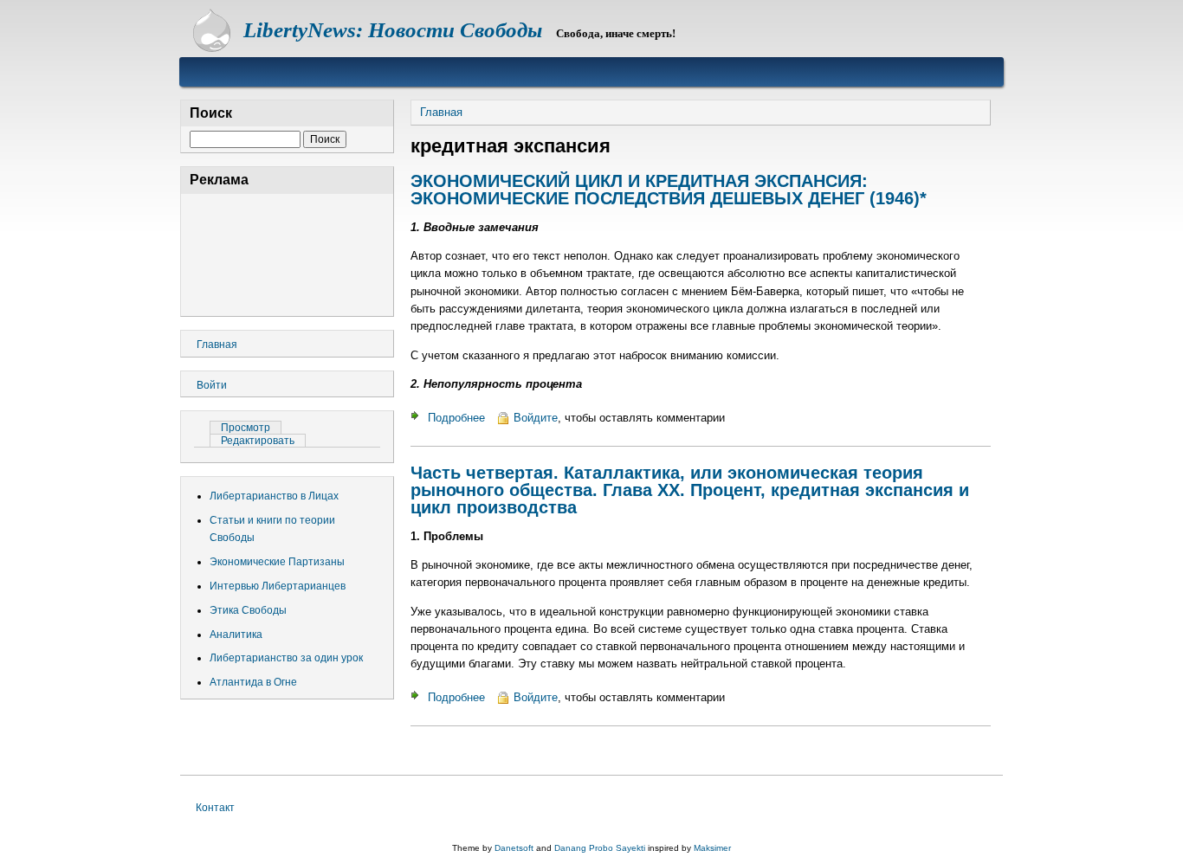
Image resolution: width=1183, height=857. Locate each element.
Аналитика (236, 634)
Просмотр (251, 428)
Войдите (536, 417)
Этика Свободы (248, 610)
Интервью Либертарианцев (278, 586)
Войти (212, 385)
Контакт (215, 808)
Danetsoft (514, 848)
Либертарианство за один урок (286, 658)
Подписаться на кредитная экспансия (417, 750)
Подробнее (456, 417)
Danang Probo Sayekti (599, 848)
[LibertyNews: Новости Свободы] (211, 48)
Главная (441, 112)
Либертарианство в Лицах (274, 496)
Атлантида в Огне (253, 682)
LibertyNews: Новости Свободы (392, 30)
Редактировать (257, 441)
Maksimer (712, 848)
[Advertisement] (287, 252)
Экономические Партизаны (277, 562)
